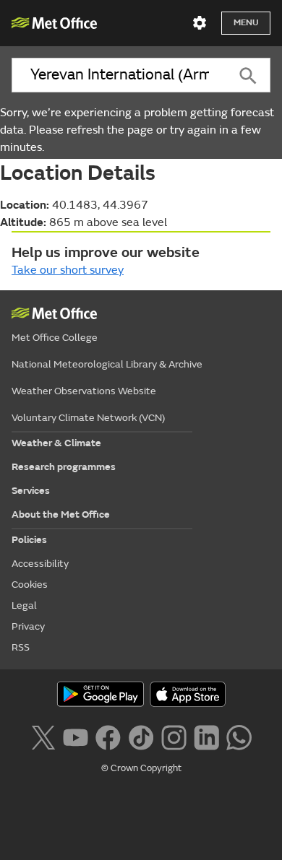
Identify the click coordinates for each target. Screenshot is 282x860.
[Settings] (199, 23)
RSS (21, 647)
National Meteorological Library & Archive (107, 364)
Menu (246, 22)
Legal (24, 605)
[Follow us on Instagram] (174, 736)
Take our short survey (68, 270)
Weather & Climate (56, 443)
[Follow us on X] (43, 736)
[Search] (248, 75)
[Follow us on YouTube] (75, 736)
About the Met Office (61, 514)
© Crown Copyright (141, 768)
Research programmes (64, 467)
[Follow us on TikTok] (140, 736)
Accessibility (40, 563)
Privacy (28, 626)
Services (31, 491)
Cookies (30, 584)
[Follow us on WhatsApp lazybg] (239, 736)
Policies (29, 540)
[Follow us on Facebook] (108, 736)
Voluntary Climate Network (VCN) (88, 418)
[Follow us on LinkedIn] (206, 736)
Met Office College (55, 337)
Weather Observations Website (84, 391)
